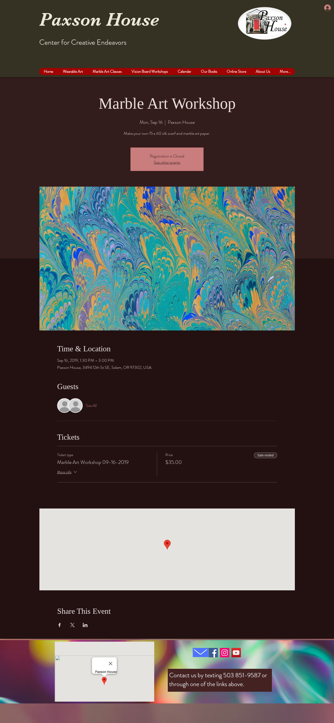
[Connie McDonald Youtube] (236, 652)
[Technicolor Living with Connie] (213, 652)
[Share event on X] (72, 625)
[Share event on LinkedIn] (85, 625)
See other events (167, 162)
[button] (285, 24)
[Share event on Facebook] (59, 625)
